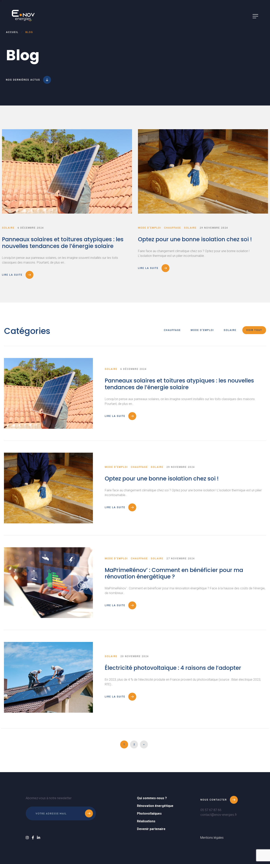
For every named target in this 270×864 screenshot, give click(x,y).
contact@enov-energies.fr (218, 815)
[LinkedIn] (38, 838)
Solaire (230, 330)
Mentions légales (212, 838)
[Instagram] (27, 838)
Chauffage (172, 330)
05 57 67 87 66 (210, 810)
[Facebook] (33, 838)
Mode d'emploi (202, 330)
